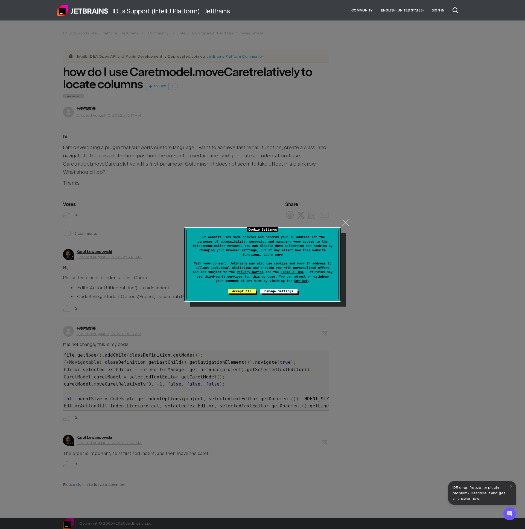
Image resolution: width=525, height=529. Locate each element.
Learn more (273, 254)
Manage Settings (278, 291)
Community (362, 10)
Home (82, 10)
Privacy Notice (250, 272)
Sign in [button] (438, 10)
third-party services (223, 276)
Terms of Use (292, 272)
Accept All (241, 291)
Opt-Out (301, 281)
